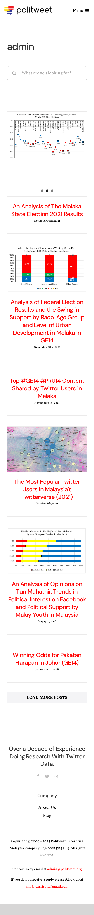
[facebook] (38, 776)
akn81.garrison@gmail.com (47, 886)
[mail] (56, 776)
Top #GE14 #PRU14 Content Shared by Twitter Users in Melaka (47, 388)
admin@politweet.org (64, 869)
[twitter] (47, 776)
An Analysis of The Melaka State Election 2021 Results (47, 210)
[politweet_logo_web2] (29, 5)
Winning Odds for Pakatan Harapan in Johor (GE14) (47, 658)
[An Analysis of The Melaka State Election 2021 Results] (47, 136)
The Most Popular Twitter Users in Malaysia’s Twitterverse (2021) (47, 489)
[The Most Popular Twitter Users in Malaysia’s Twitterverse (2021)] (47, 449)
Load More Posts (47, 698)
